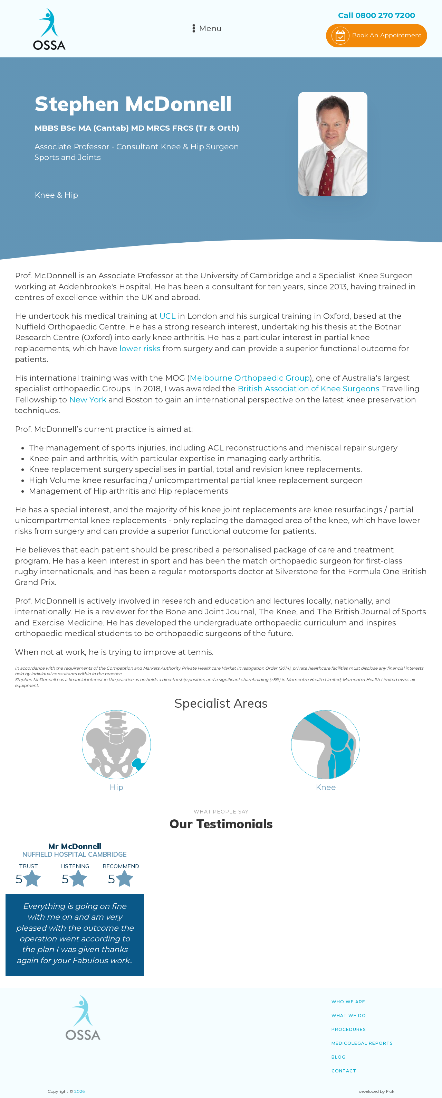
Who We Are (348, 1001)
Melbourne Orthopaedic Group (250, 378)
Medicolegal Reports (362, 1043)
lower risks (140, 348)
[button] (376, 35)
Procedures (349, 1029)
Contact (344, 1070)
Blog (339, 1057)
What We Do (349, 1015)
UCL (168, 316)
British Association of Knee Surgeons (308, 388)
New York (87, 399)
